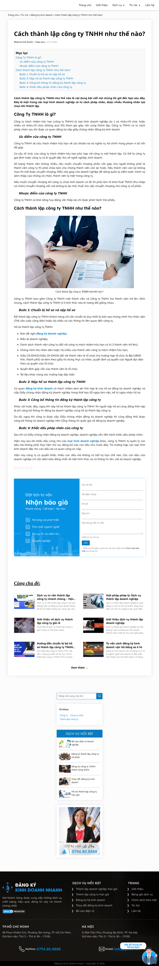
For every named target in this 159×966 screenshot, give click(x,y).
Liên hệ (136, 911)
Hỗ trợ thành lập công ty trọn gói (84, 793)
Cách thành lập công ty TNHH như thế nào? (43, 70)
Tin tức (136, 905)
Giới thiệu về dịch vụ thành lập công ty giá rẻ (55, 621)
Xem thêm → (79, 667)
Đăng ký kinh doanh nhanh (69, 963)
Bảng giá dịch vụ (142, 894)
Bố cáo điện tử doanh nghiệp (82, 743)
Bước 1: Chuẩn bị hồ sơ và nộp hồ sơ (42, 74)
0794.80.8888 (48, 949)
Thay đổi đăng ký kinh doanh (83, 781)
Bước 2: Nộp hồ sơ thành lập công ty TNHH (46, 78)
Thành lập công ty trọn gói (92, 894)
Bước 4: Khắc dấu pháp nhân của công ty (46, 87)
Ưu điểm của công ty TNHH (37, 61)
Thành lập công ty (69, 719)
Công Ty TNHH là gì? (28, 57)
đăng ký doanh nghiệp (51, 333)
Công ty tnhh (76, 715)
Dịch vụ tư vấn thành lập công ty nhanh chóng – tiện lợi (55, 597)
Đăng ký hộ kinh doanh (90, 900)
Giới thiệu (137, 889)
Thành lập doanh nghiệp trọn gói (96, 889)
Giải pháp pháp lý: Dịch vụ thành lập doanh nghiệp (123, 597)
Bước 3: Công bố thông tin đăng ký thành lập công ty (53, 82)
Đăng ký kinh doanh (23, 42)
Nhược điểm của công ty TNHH (39, 65)
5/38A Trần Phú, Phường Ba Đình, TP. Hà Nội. (110, 932)
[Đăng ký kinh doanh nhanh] (32, 887)
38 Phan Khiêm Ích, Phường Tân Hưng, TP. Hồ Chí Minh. (36, 932)
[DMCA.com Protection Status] (14, 912)
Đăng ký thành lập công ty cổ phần (85, 756)
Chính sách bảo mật (144, 900)
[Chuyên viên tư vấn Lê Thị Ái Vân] (79, 831)
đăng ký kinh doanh (39, 388)
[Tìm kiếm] (99, 696)
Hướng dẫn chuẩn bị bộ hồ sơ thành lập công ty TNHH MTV (55, 645)
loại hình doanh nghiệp (83, 441)
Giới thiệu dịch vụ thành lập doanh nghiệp (124, 621)
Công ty (64, 715)
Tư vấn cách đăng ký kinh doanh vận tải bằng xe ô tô (124, 645)
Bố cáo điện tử (85, 911)
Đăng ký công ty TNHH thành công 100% (83, 768)
